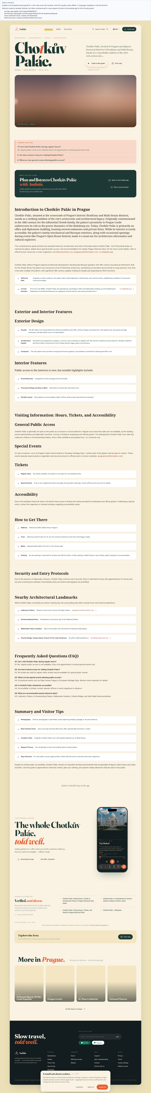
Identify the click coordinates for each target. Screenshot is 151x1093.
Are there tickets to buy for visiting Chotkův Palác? (41, 155)
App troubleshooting (101, 1059)
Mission (73, 1063)
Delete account (123, 1066)
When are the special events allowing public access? (42, 160)
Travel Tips (51, 1063)
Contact (97, 1063)
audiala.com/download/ (29, 16)
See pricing (68, 29)
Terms (120, 1059)
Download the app (27, 859)
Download (50, 1070)
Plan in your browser (121, 187)
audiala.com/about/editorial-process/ (29, 18)
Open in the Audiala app (120, 180)
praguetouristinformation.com (86, 252)
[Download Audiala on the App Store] (85, 1043)
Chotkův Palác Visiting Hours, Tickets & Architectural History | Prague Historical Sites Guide (78, 901)
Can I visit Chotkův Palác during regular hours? (40, 147)
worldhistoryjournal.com (99, 638)
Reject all (91, 1087)
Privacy (120, 1056)
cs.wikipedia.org (105, 252)
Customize (79, 1087)
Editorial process (76, 1059)
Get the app (130, 29)
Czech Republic (35, 38)
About (73, 1056)
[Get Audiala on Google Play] (98, 1043)
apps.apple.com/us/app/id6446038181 (23, 11)
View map (118, 63)
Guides (58, 29)
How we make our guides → (99, 925)
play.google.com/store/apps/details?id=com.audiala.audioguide (35, 13)
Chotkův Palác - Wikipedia (112, 910)
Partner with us (99, 1066)
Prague (48, 38)
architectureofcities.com (63, 252)
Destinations (49, 29)
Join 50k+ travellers (47, 859)
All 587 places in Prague (74, 1009)
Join (117, 1037)
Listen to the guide (98, 63)
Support (97, 1056)
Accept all (102, 1087)
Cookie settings (123, 1063)
